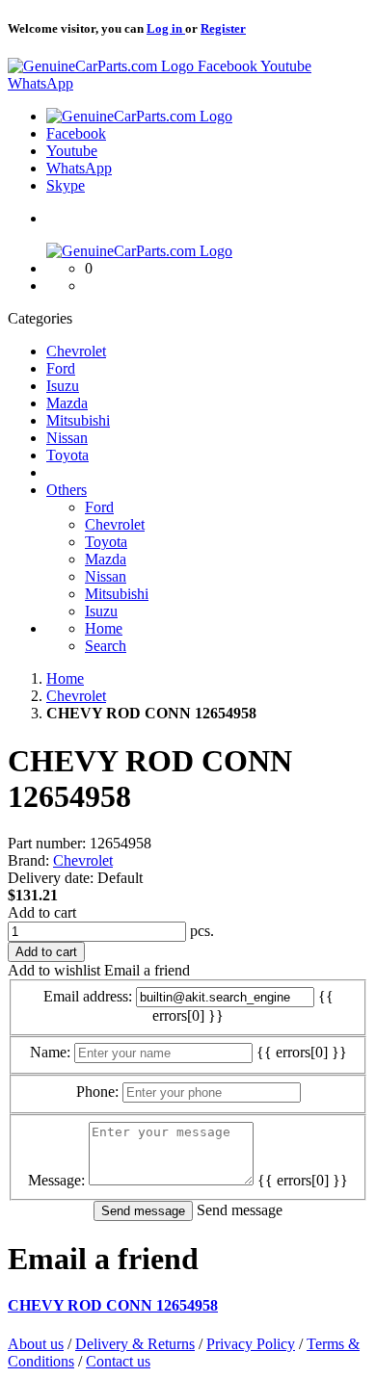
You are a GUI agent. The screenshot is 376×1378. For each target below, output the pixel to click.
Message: (56, 1180)
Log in (166, 28)
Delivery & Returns (135, 1344)
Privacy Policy (250, 1344)
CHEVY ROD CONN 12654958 (113, 1305)
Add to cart (42, 912)
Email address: (87, 996)
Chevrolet (83, 860)
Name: (50, 1052)
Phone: (97, 1091)
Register (223, 28)
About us (36, 1344)
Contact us (118, 1361)
